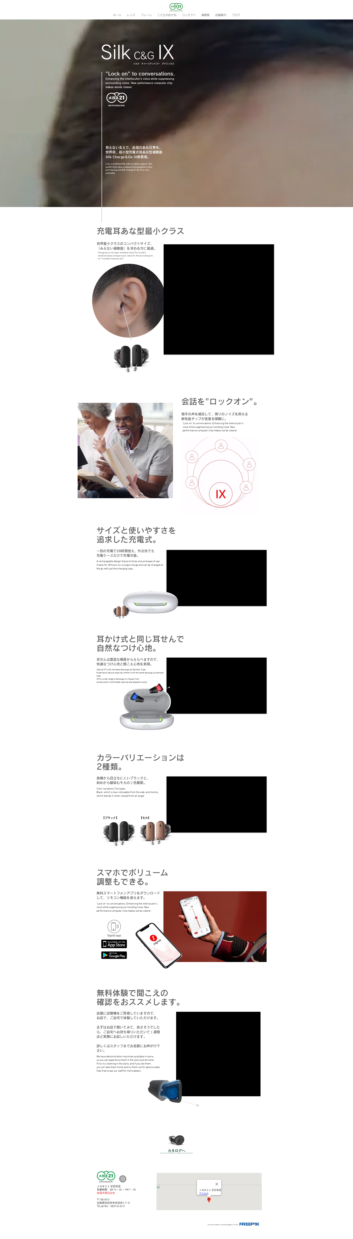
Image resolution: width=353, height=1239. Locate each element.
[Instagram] (122, 1178)
